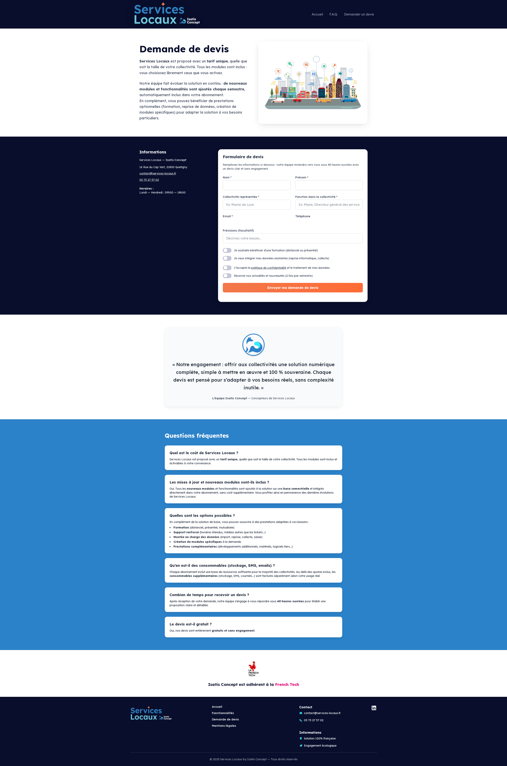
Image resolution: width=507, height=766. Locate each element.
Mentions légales (224, 726)
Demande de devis (225, 719)
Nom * (227, 177)
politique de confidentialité (268, 268)
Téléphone (302, 216)
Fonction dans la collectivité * (316, 197)
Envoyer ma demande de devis (292, 288)
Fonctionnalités (223, 713)
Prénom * (301, 177)
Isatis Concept (257, 759)
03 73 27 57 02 (149, 180)
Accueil (217, 707)
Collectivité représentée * (241, 197)
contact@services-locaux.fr (157, 173)
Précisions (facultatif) (238, 230)
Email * (228, 216)
